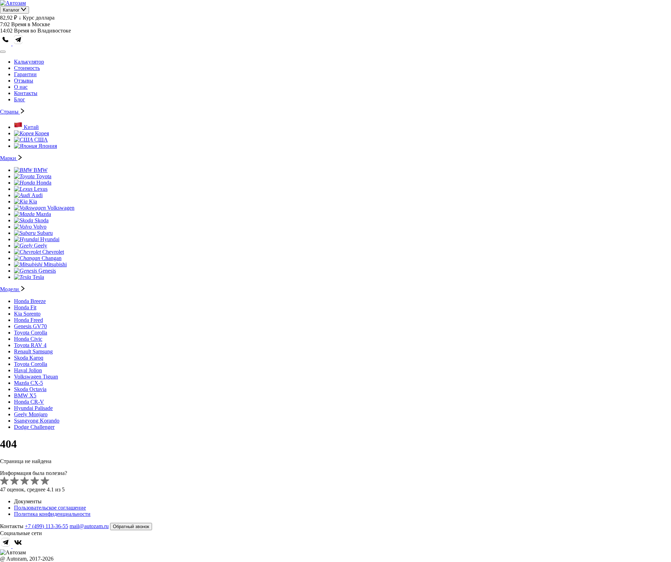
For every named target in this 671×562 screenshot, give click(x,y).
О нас (21, 87)
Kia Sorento (27, 314)
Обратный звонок (131, 526)
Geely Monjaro (31, 414)
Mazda (43, 214)
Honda (43, 183)
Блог (19, 99)
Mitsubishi (55, 264)
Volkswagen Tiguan (36, 377)
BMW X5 (25, 395)
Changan (52, 258)
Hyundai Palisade (33, 408)
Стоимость (27, 68)
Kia (33, 201)
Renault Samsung (33, 351)
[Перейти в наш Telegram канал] (18, 43)
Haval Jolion (28, 370)
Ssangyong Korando (36, 421)
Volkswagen (60, 208)
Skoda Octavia (30, 389)
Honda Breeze (30, 301)
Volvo (39, 227)
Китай (31, 127)
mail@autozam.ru (89, 526)
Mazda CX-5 (28, 383)
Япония (47, 146)
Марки (8, 158)
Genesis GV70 (30, 326)
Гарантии (25, 74)
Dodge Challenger (34, 427)
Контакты (25, 93)
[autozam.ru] (13, 3)
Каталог (12, 10)
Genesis (47, 271)
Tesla (38, 277)
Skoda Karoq (28, 358)
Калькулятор (29, 62)
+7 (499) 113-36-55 (46, 526)
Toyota (43, 176)
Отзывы (23, 81)
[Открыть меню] (3, 52)
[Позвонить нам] (6, 43)
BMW (41, 170)
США (41, 140)
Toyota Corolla (30, 333)
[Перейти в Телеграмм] (6, 546)
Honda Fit (25, 307)
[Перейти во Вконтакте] (18, 546)
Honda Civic (28, 339)
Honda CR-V (29, 402)
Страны (10, 112)
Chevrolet (53, 252)
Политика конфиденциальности (52, 514)
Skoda (42, 220)
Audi (37, 195)
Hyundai (49, 239)
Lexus (41, 189)
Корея (42, 133)
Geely (40, 245)
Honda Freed (28, 320)
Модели (10, 289)
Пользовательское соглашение (50, 508)
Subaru (45, 233)
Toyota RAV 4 (30, 345)
